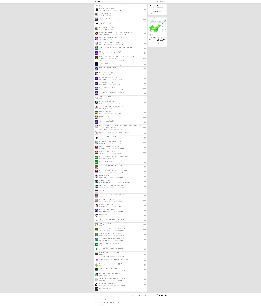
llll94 (104, 230)
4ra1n (104, 15)
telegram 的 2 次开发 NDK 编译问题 (107, 137)
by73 (120, 123)
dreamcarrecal (106, 94)
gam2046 (121, 177)
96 (144, 19)
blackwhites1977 (123, 20)
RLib (123, 187)
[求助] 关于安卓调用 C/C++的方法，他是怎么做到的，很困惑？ (114, 132)
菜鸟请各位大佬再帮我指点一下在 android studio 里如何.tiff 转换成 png (116, 32)
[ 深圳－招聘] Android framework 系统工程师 (109, 243)
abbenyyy (105, 221)
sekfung (104, 98)
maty (103, 113)
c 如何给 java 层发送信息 (105, 224)
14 (144, 68)
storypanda (122, 89)
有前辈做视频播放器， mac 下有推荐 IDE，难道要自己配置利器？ (115, 259)
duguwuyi (120, 153)
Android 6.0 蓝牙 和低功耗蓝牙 (106, 199)
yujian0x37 (105, 285)
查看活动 (157, 43)
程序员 (100, 15)
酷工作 (100, 182)
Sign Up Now (157, 11)
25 (144, 58)
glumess (120, 118)
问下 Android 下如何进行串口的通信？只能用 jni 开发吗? (112, 228)
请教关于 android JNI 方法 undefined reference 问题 (111, 185)
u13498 (103, 153)
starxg (103, 74)
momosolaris (106, 34)
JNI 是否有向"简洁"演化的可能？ (107, 8)
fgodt (125, 163)
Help (100, 295)
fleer (120, 216)
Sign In (165, 1)
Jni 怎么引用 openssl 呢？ (105, 23)
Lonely (122, 235)
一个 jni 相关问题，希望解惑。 (106, 82)
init (103, 225)
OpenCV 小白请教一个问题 (105, 161)
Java (100, 10)
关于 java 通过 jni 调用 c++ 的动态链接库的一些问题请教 (112, 238)
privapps (123, 60)
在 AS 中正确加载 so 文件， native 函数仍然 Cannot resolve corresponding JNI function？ (118, 253)
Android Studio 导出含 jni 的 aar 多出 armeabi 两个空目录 (113, 171)
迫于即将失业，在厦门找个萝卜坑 (107, 151)
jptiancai (120, 280)
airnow (105, 177)
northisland (120, 225)
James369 (106, 69)
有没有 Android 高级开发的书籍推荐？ (108, 68)
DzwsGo (104, 25)
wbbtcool (121, 172)
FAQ (117, 295)
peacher (104, 39)
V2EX (96, 5)
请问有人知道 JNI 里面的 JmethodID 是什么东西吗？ (111, 233)
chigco (104, 192)
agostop (104, 211)
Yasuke (103, 10)
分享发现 (101, 290)
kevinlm (105, 138)
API (114, 295)
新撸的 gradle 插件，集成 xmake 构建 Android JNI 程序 (112, 106)
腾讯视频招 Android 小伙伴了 (106, 180)
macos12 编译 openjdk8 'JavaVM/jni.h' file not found (111, 37)
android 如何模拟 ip (104, 214)
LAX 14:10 (115, 302)
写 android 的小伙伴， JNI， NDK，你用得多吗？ (111, 264)
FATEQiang (124, 34)
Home (158, 1)
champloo (105, 129)
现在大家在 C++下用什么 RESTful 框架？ (109, 146)
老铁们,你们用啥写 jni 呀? (105, 116)
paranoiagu (104, 240)
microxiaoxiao (106, 60)
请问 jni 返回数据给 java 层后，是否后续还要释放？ (111, 248)
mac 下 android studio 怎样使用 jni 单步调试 (109, 273)
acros (104, 280)
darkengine (121, 44)
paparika (105, 196)
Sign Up (161, 1)
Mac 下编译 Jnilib (103, 190)
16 (144, 152)
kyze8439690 (123, 265)
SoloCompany (121, 250)
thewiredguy (107, 53)
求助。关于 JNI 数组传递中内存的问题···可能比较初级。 (112, 278)
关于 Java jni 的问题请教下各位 (106, 121)
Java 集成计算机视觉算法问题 (106, 101)
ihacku (105, 290)
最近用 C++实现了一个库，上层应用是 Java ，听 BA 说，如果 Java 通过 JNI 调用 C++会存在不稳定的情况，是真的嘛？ (119, 57)
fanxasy (104, 44)
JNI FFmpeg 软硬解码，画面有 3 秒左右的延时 (110, 166)
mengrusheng (106, 270)
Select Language (143, 295)
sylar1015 (106, 89)
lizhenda (121, 240)
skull (104, 250)
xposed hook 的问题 (104, 175)
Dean (104, 261)
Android (100, 34)
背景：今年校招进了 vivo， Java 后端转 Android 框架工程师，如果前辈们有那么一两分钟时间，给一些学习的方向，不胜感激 (120, 126)
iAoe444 (104, 103)
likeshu (105, 143)
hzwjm (105, 216)
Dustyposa (125, 94)
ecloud (103, 65)
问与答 (100, 84)
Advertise (105, 295)
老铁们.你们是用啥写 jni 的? (106, 111)
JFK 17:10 (119, 302)
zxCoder (104, 123)
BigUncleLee (106, 187)
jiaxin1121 (106, 167)
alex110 (123, 270)
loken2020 (105, 29)
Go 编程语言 (101, 53)
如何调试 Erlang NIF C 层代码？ (107, 97)
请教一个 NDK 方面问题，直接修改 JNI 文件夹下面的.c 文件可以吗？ (115, 219)
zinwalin (124, 53)
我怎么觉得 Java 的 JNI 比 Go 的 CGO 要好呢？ (110, 52)
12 (144, 166)
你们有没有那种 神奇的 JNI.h (106, 204)
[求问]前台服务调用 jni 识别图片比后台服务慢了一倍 (111, 92)
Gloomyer (119, 113)
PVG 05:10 (110, 302)
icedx (104, 206)
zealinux (103, 148)
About (95, 295)
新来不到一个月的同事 (104, 18)
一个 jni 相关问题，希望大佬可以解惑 (108, 77)
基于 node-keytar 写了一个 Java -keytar (108, 72)
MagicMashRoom (106, 182)
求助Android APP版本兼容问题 (106, 283)
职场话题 (101, 20)
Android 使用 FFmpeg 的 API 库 (106, 28)
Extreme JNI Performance (105, 288)
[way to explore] (97, 1)
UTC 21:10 (106, 302)
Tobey (123, 256)
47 (144, 53)
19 (144, 229)
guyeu (120, 10)
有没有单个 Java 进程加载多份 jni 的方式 (109, 42)
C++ (100, 113)
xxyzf (122, 69)
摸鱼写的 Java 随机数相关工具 (106, 13)
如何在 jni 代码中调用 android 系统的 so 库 (109, 269)
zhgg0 (122, 167)
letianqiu (104, 49)
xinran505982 (105, 245)
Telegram (101, 138)
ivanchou (105, 275)
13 (144, 88)
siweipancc (120, 65)
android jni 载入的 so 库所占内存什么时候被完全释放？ (112, 195)
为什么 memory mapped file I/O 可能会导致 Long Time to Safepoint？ (115, 47)
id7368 (155, 45)
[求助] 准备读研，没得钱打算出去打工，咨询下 (110, 142)
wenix (105, 172)
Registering (105, 265)
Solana (121, 295)
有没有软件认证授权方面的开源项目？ (108, 209)
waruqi (104, 108)
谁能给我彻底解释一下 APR (106, 63)
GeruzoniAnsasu (121, 148)
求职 (100, 153)
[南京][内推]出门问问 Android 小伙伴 (107, 87)
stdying (105, 201)
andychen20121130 (107, 158)
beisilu (105, 20)
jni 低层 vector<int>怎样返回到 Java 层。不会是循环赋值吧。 (114, 156)
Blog (110, 295)
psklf (122, 221)
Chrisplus (122, 196)
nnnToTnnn (105, 134)
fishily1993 (106, 235)
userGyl (104, 79)
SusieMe (107, 256)
